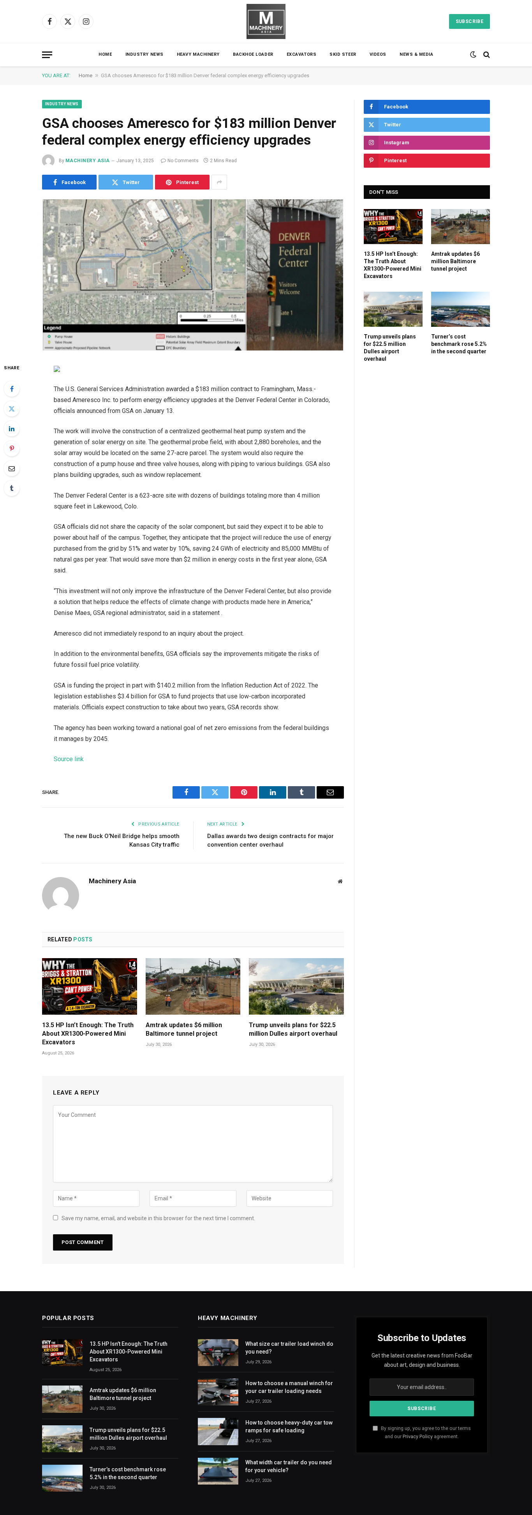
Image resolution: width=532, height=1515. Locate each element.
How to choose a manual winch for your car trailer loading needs (289, 1387)
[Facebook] (11, 389)
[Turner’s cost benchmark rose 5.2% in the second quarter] (460, 309)
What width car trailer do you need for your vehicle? (288, 1466)
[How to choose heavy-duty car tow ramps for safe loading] (218, 1431)
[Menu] (47, 55)
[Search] (486, 55)
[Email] (11, 468)
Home (105, 54)
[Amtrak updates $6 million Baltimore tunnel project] (193, 986)
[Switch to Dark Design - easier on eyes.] (473, 54)
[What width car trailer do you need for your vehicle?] (218, 1471)
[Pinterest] (11, 448)
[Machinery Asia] (266, 21)
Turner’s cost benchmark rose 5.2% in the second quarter (459, 343)
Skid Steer (342, 54)
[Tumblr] (11, 488)
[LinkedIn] (11, 428)
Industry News (144, 54)
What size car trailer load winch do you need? (289, 1348)
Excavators (302, 54)
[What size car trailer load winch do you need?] (218, 1352)
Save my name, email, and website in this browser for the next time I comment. (158, 1218)
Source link (69, 759)
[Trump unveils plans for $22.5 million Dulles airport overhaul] (296, 986)
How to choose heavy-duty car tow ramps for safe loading (289, 1426)
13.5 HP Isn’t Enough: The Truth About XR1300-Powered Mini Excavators (88, 1033)
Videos (378, 54)
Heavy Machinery (198, 54)
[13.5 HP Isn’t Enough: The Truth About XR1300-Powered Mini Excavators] (89, 986)
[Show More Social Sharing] (219, 182)
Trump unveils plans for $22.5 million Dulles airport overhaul (293, 1029)
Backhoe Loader (253, 54)
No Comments (183, 160)
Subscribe (469, 21)
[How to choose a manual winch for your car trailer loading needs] (218, 1392)
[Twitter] (11, 408)
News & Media (416, 54)
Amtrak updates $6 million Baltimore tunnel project (184, 1029)
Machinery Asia (87, 160)
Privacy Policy (418, 1436)
